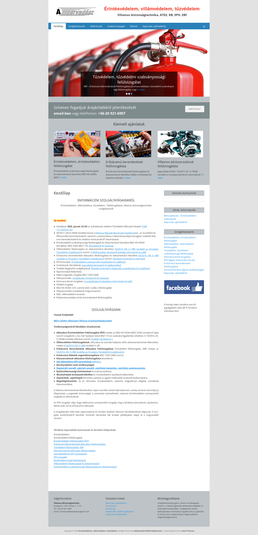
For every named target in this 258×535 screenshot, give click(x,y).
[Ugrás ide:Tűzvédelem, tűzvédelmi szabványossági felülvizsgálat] (129, 63)
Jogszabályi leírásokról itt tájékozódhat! (101, 265)
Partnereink (111, 506)
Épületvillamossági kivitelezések (70, 460)
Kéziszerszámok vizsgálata (177, 256)
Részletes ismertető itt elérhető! (129, 258)
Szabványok (170, 218)
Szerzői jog (110, 508)
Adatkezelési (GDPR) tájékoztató (120, 511)
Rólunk (133, 26)
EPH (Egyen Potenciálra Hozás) (179, 260)
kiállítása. (78, 361)
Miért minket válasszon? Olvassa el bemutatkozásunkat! (83, 320)
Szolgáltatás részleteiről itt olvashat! (90, 278)
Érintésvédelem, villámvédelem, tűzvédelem (152, 8)
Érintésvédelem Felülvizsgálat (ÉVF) (71, 440)
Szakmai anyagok (116, 26)
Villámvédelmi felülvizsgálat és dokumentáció (76, 463)
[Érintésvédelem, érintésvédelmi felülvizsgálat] (77, 144)
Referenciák (96, 26)
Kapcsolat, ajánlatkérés (154, 26)
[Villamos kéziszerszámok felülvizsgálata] (181, 144)
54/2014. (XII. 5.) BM (75, 345)
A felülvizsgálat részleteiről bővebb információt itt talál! (118, 252)
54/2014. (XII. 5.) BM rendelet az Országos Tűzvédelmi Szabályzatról (90, 352)
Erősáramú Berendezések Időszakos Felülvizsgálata (80, 444)
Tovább (141, 89)
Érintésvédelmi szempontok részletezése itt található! (98, 262)
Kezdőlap (58, 26)
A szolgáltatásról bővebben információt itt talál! (108, 281)
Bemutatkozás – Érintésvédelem (180, 215)
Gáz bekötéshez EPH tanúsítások (70, 453)
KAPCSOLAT (195, 109)
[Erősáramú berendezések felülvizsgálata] (129, 144)
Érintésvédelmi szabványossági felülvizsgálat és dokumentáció (85, 466)
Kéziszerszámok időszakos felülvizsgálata (74, 450)
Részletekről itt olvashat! (101, 245)
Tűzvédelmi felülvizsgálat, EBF (69, 447)
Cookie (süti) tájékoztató (116, 514)
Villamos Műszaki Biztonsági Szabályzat (115, 232)
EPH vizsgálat (60, 457)
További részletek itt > (102, 339)
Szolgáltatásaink (77, 26)
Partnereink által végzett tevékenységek (184, 269)
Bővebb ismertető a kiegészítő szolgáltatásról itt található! (120, 268)
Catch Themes (188, 531)
